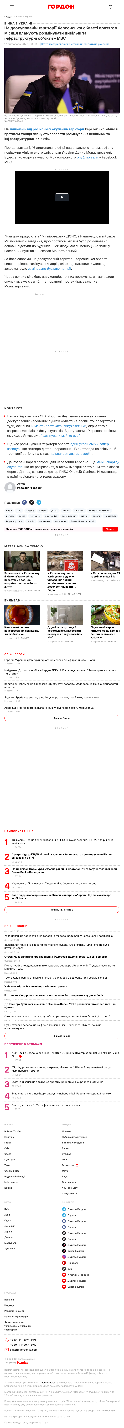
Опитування (69, 1182)
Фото (65, 1170)
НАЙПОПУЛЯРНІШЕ (19, 831)
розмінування (69, 516)
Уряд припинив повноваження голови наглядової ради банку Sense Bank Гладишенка (59, 935)
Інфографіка (11, 1182)
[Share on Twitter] (31, 502)
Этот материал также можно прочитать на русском (75, 44)
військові (79, 510)
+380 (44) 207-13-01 (23, 1339)
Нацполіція (110, 516)
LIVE (64, 1159)
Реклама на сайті (14, 1311)
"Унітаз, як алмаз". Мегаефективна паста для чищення (47, 1105)
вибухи (84, 516)
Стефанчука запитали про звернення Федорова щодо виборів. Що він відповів (56, 956)
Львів (7, 1214)
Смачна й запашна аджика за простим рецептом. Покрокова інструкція (58, 1081)
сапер (22, 516)
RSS (69, 1268)
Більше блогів (62, 718)
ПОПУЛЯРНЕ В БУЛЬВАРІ (23, 1044)
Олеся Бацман (75, 1251)
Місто (7, 1202)
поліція (66, 510)
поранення (44, 521)
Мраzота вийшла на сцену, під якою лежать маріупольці (49, 707)
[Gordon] (61, 6)
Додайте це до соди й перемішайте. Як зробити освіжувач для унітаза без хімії (64, 632)
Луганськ (9, 1248)
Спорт (7, 1153)
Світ (6, 1148)
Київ (6, 1209)
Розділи (66, 1124)
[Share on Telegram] (38, 502)
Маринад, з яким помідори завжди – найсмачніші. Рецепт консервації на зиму (62, 1093)
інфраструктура (14, 521)
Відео (65, 1176)
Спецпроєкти (69, 1193)
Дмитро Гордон (76, 1209)
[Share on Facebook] (24, 502)
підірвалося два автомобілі (71, 454)
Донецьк (9, 1226)
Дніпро (8, 1237)
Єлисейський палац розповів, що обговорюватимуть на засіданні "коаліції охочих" (57, 1016)
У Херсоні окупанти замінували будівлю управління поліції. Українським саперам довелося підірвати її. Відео (61, 581)
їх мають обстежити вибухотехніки (58, 426)
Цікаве (8, 1187)
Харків (8, 1231)
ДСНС (54, 510)
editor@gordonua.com (23, 1349)
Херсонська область (99, 510)
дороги (96, 516)
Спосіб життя (12, 1170)
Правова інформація (16, 1316)
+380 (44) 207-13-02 (23, 1344)
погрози (10, 516)
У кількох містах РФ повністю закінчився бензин (36, 986)
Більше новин (62, 1035)
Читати (110, 529)
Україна (30, 510)
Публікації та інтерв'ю (74, 1137)
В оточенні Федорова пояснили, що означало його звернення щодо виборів (54, 995)
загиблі (31, 521)
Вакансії (9, 1299)
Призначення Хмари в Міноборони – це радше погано (54, 883)
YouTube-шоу (70, 1187)
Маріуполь (10, 1242)
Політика (9, 1137)
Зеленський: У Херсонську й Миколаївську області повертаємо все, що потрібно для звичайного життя (22, 579)
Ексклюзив (68, 1165)
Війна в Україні (24, 16)
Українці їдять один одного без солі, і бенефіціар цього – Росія (50, 660)
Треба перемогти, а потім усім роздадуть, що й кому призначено (51, 697)
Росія (9, 510)
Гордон (8, 16)
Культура (9, 1159)
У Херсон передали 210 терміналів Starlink (106, 574)
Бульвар (12, 600)
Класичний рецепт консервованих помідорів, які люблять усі (21, 631)
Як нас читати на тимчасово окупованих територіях (17, 1326)
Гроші (7, 1142)
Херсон (42, 510)
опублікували (87, 157)
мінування (35, 516)
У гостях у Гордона (73, 1142)
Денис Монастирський (82, 521)
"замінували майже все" (60, 436)
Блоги (65, 1148)
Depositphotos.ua (49, 1382)
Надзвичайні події (14, 1176)
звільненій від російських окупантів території (47, 129)
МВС (19, 510)
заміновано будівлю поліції (49, 269)
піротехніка (51, 516)
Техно (7, 1165)
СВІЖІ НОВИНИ (16, 926)
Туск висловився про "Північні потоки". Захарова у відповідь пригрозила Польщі (56, 977)
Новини (8, 1124)
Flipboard (72, 1262)
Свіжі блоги (14, 654)
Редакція (9, 1305)
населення (60, 521)
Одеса (7, 1220)
